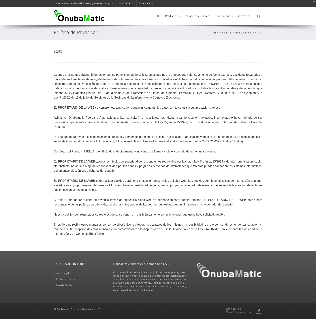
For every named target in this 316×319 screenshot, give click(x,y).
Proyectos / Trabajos (197, 16)
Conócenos (223, 16)
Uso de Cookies (65, 285)
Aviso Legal (62, 273)
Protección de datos (67, 279)
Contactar (244, 16)
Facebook (147, 3)
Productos (171, 16)
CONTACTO (128, 3)
